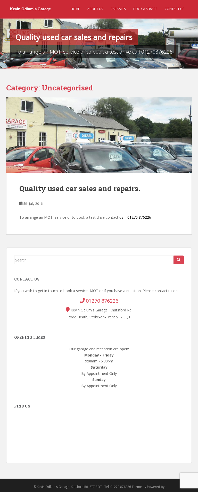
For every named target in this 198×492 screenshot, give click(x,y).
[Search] (179, 260)
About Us (95, 9)
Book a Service (145, 9)
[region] (99, 44)
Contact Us (174, 9)
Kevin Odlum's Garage (30, 9)
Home (75, 9)
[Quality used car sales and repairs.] (99, 135)
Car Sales (118, 9)
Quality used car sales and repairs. (79, 188)
